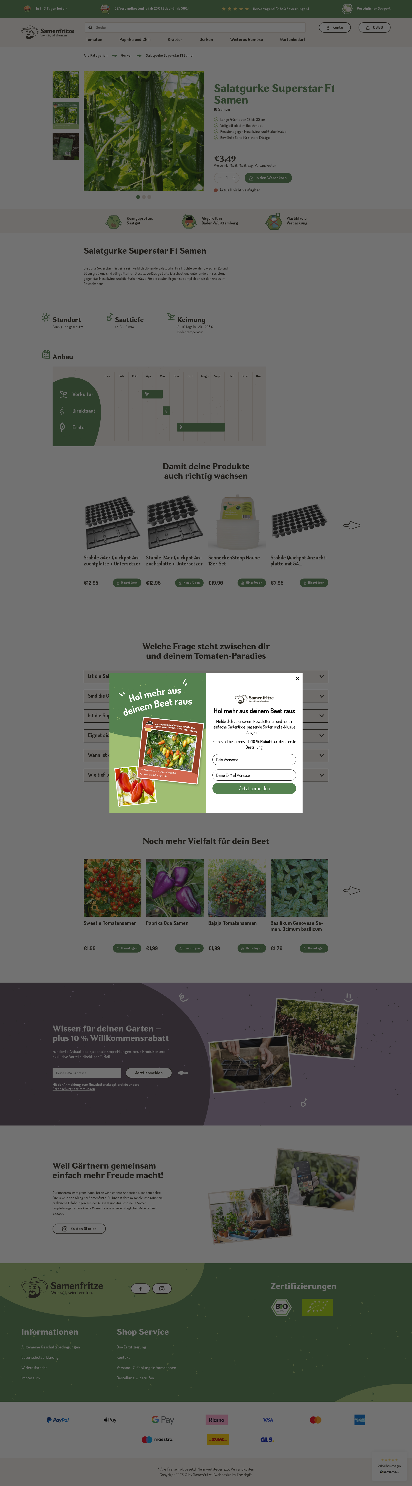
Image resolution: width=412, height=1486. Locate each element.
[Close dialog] (297, 678)
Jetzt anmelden (254, 788)
